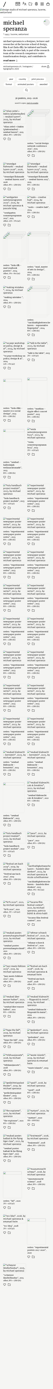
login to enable (32, 103)
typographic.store (11, 68)
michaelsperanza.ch (12, 66)
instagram (27, 66)
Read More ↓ (10, 60)
